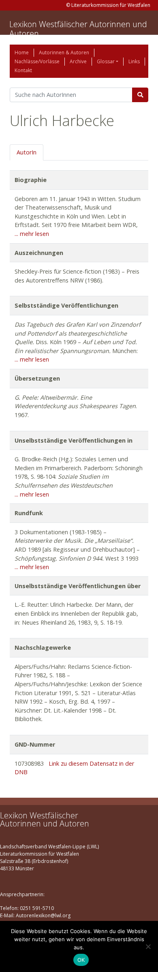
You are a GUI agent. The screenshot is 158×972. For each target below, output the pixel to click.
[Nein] (148, 946)
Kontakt (23, 70)
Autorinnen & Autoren (64, 52)
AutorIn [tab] (26, 152)
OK (81, 960)
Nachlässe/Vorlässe (37, 61)
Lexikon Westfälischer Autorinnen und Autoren (78, 29)
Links (134, 61)
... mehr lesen (32, 234)
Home (22, 52)
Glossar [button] (106, 61)
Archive (78, 61)
